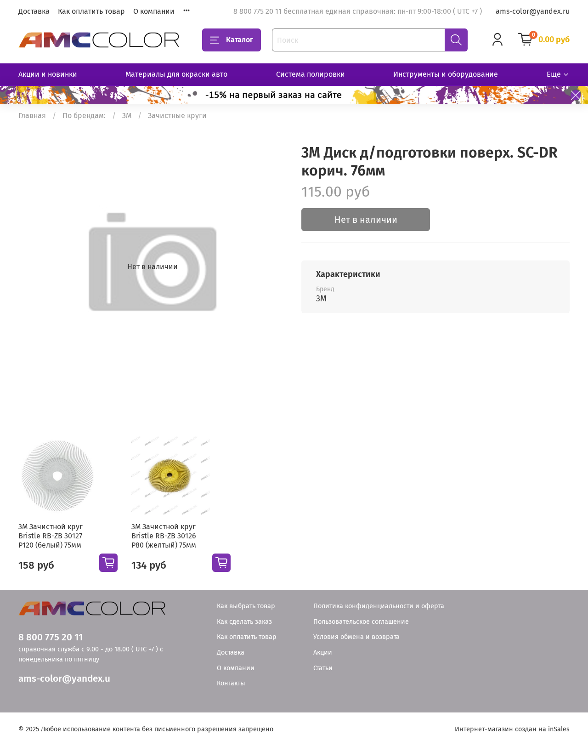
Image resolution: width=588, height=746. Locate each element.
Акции (322, 652)
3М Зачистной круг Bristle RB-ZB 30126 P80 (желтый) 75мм (163, 535)
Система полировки (310, 74)
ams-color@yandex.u (64, 678)
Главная (32, 115)
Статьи (323, 668)
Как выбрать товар (246, 606)
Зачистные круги (177, 115)
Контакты (231, 683)
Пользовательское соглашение (361, 622)
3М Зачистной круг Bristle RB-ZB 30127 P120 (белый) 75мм (50, 535)
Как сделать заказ (244, 622)
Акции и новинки (47, 74)
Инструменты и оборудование (445, 74)
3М (126, 115)
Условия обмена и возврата (356, 637)
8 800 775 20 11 (50, 637)
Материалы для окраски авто (176, 74)
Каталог (239, 39)
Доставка (34, 11)
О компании (154, 11)
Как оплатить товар (91, 11)
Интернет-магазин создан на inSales (512, 729)
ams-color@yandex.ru (533, 11)
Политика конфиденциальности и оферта (378, 606)
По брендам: (84, 115)
